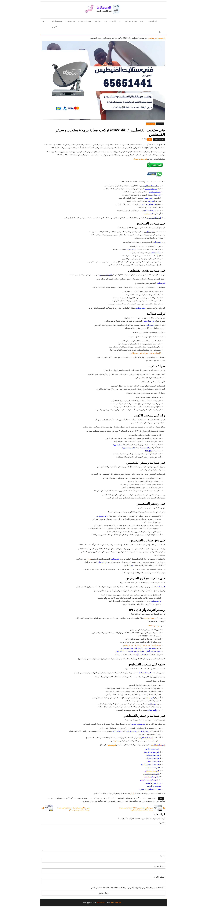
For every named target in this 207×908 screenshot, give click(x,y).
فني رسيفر (148, 198)
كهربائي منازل (152, 21)
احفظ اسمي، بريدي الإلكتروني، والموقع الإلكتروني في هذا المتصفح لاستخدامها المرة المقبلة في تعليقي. (127, 887)
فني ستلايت (153, 38)
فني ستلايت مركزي (149, 204)
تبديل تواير (97, 21)
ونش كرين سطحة (84, 21)
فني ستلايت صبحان (140, 159)
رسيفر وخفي (71, 798)
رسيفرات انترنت (149, 618)
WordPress (100, 903)
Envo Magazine (116, 903)
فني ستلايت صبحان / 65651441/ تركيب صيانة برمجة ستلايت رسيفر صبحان (73, 809)
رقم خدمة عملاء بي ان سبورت (150, 789)
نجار (120, 21)
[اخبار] (43, 21)
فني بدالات (134, 353)
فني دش (151, 201)
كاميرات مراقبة (110, 21)
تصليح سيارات (57, 21)
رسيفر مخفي (128, 645)
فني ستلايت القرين (152, 749)
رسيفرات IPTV (153, 626)
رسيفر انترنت (144, 731)
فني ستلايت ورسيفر (154, 218)
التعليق (162, 823)
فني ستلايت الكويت (150, 186)
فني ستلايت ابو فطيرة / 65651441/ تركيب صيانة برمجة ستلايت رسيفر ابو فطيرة (136, 809)
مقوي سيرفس (150, 648)
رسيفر (117, 741)
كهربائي (130, 565)
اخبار (132, 793)
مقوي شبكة (139, 648)
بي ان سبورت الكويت (153, 783)
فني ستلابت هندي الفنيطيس (118, 801)
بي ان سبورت (70, 21)
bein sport (148, 451)
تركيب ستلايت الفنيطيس (126, 798)
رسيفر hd (138, 645)
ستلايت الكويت (149, 232)
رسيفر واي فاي (131, 731)
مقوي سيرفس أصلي (153, 651)
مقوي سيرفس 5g (127, 648)
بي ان (89, 559)
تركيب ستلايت (130, 249)
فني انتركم (144, 353)
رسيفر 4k (146, 645)
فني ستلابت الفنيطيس (150, 801)
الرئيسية (162, 38)
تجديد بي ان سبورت (128, 448)
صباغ (141, 21)
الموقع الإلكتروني (159, 877)
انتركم (54, 27)
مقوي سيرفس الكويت (136, 651)
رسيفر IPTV (117, 731)
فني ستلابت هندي (135, 801)
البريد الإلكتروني (158, 866)
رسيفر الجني (156, 645)
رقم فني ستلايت (155, 192)
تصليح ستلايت (111, 798)
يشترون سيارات (131, 21)
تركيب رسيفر (152, 798)
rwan (146, 139)
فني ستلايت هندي (151, 189)
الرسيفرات (112, 745)
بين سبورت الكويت (154, 786)
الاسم (162, 856)
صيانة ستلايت (156, 252)
